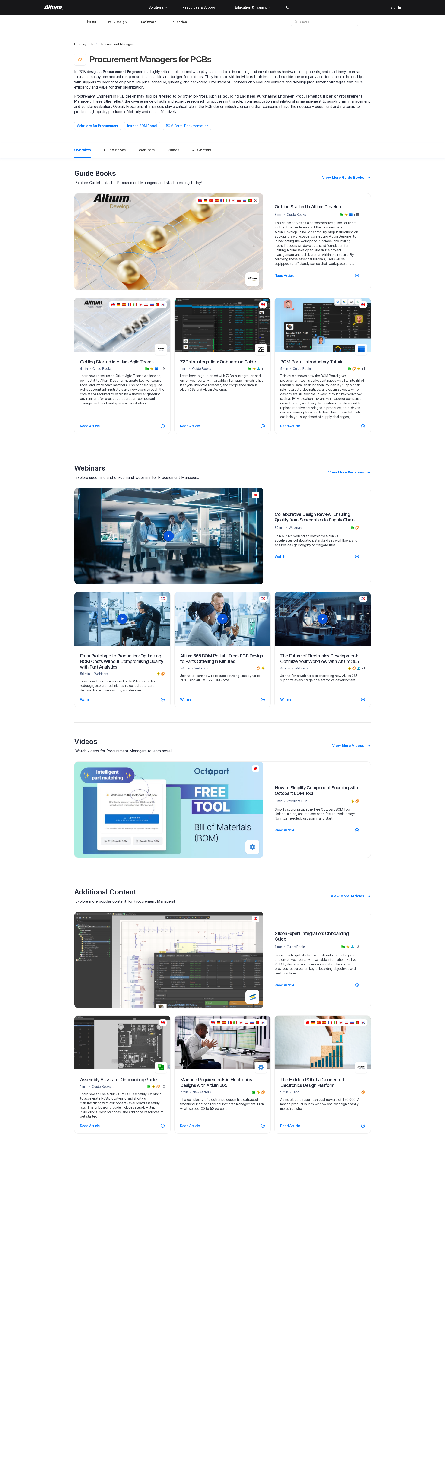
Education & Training (251, 7)
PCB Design (117, 22)
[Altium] (53, 7)
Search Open (288, 7)
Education (179, 22)
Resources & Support (199, 7)
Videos (173, 150)
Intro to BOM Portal (142, 126)
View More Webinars (346, 472)
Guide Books (114, 150)
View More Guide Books (343, 177)
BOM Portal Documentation (187, 126)
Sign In (395, 7)
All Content (201, 150)
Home (91, 22)
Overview (82, 150)
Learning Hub (83, 44)
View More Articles (347, 896)
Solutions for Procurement (97, 126)
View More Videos (348, 745)
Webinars (146, 150)
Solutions (156, 7)
